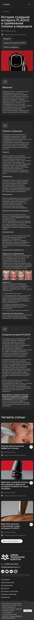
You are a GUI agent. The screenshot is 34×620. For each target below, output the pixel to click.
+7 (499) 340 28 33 (10, 564)
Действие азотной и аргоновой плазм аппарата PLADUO (10, 526)
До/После (5, 588)
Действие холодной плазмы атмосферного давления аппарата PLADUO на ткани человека (15, 485)
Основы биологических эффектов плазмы (12, 447)
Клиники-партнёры (8, 594)
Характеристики (7, 582)
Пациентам (5, 597)
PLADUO (6, 4)
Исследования (7, 585)
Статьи (6, 11)
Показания (5, 579)
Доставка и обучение (9, 591)
